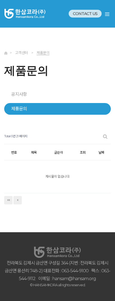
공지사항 (19, 94)
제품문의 (19, 108)
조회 (82, 152)
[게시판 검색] (105, 136)
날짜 (101, 152)
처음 (8, 200)
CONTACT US (85, 13)
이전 (17, 200)
